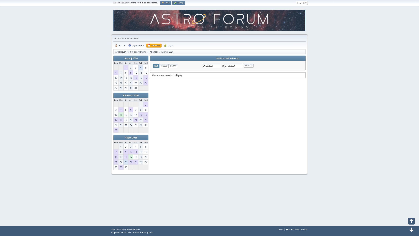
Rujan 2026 (131, 137)
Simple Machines (133, 229)
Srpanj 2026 (131, 58)
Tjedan (173, 66)
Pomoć (280, 229)
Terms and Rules (292, 229)
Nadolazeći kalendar (227, 58)
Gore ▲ (304, 229)
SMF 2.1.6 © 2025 (118, 229)
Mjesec (164, 66)
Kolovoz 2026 (131, 95)
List (156, 66)
